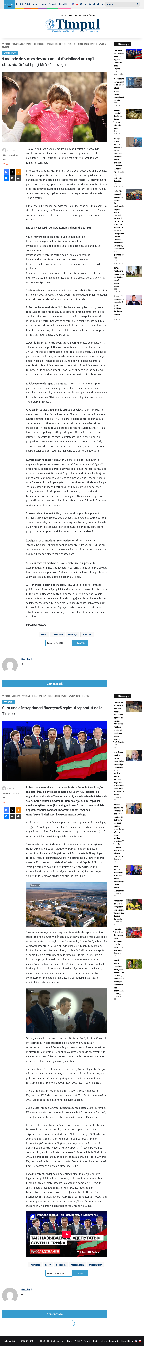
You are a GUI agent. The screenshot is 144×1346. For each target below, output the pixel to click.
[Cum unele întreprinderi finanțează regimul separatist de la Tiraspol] (134, 54)
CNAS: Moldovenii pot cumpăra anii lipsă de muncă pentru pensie (119, 277)
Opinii (27, 4)
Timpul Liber (64, 4)
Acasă (7, 43)
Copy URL (81, 643)
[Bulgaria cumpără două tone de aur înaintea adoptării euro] (134, 114)
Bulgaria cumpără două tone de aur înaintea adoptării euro (118, 119)
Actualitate (9, 4)
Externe (42, 4)
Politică (19, 4)
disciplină (58, 634)
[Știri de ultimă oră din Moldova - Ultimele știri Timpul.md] (72, 23)
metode (87, 634)
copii (44, 634)
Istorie (34, 4)
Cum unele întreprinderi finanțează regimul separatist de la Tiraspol (119, 59)
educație (73, 634)
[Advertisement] (128, 370)
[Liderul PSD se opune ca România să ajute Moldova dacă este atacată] (134, 300)
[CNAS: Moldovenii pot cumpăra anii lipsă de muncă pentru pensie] (134, 271)
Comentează (55, 684)
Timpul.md (26, 659)
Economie (52, 4)
